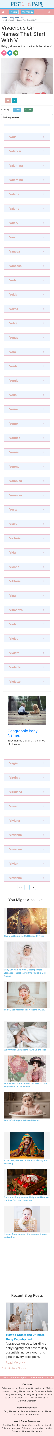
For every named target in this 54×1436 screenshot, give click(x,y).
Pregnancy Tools (35, 1394)
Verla (13, 395)
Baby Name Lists (16, 18)
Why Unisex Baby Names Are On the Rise (25, 1049)
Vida (12, 552)
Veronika (15, 495)
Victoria (15, 538)
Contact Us (20, 1397)
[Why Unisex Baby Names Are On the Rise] (27, 1034)
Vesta (13, 509)
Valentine (16, 180)
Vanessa (15, 266)
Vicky (13, 524)
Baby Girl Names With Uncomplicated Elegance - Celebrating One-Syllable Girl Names (24, 972)
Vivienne (15, 878)
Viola (13, 624)
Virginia (14, 777)
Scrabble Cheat (10, 1425)
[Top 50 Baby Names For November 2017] (27, 994)
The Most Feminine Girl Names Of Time (24, 936)
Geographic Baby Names (23, 733)
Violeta (14, 653)
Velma (13, 309)
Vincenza (16, 610)
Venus (13, 337)
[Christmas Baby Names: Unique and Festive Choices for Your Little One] (27, 1182)
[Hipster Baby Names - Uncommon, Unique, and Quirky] (27, 1219)
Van (12, 237)
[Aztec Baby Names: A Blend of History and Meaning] (27, 1145)
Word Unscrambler (31, 1425)
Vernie (13, 452)
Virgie (13, 763)
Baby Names (8, 1388)
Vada (13, 137)
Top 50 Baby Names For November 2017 (24, 1009)
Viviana (14, 820)
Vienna (14, 567)
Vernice (14, 438)
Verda (13, 366)
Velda (13, 294)
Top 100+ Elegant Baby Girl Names (22, 1120)
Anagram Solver (20, 1428)
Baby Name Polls (43, 1391)
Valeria (14, 194)
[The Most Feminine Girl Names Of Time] (27, 921)
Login (13, 12)
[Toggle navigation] (40, 12)
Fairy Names (10, 1411)
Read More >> (15, 1362)
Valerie (14, 208)
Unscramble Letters (32, 1431)
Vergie (13, 380)
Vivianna (15, 835)
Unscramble (37, 1428)
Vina (12, 595)
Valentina (16, 165)
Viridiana (15, 792)
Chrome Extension (27, 1400)
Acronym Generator (30, 1411)
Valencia (15, 151)
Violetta (15, 667)
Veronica (15, 481)
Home (4, 18)
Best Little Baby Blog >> (14, 1368)
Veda (13, 280)
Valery (13, 223)
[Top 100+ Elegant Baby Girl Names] (27, 1105)
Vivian (13, 806)
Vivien (13, 863)
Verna (13, 409)
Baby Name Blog (14, 1394)
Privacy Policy (38, 1397)
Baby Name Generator (30, 1388)
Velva (13, 323)
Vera (12, 352)
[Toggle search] (49, 12)
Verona (14, 466)
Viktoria (15, 581)
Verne (13, 423)
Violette (15, 681)
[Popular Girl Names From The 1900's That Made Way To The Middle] (26, 1068)
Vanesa (14, 251)
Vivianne (15, 849)
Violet (13, 638)
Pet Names (34, 1414)
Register (26, 12)
